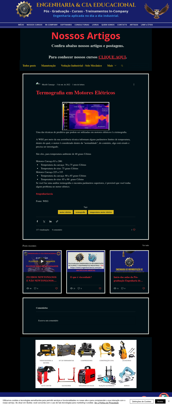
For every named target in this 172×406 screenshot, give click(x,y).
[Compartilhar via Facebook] (37, 221)
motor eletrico (65, 212)
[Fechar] (168, 401)
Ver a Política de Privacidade (106, 402)
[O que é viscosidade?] (86, 261)
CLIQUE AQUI (112, 57)
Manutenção (48, 65)
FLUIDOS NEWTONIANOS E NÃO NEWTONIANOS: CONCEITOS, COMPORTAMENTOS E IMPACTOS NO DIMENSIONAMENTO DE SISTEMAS (41, 278)
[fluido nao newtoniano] (42, 261)
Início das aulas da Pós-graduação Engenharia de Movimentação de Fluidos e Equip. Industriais (128, 278)
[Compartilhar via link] (57, 221)
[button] (147, 25)
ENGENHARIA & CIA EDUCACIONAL (86, 5)
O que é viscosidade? (81, 277)
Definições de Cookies (141, 401)
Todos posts (29, 65)
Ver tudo (145, 245)
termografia (80, 212)
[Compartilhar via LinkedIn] (50, 221)
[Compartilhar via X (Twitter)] (44, 221)
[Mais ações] (133, 84)
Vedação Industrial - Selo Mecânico (81, 65)
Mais (110, 65)
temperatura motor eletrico (101, 212)
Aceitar (160, 401)
